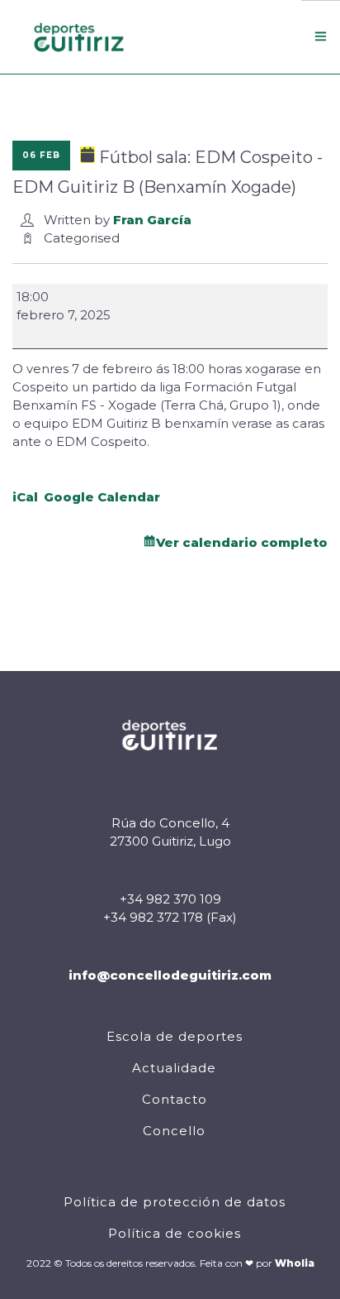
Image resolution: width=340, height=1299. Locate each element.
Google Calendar (102, 497)
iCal (25, 497)
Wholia (294, 1263)
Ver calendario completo (242, 542)
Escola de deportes (174, 1036)
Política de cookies (174, 1233)
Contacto (174, 1099)
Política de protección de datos (175, 1202)
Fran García (152, 220)
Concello (174, 1130)
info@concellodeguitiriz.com (170, 975)
